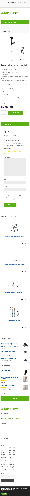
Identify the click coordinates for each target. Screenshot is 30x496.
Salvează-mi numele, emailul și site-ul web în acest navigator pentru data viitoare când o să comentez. (15, 198)
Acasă (3, 26)
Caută (15, 398)
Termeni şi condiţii (23, 3)
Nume (6, 179)
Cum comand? (7, 2)
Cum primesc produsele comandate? (18, 2)
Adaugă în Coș (15, 112)
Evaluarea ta (7, 148)
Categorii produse (10, 22)
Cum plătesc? (5, 3)
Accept (4, 493)
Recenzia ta (8, 157)
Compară (15, 69)
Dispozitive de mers (18, 117)
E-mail (6, 186)
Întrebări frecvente (14, 3)
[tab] (15, 124)
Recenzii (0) (8, 124)
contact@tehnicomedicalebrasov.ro (13, 418)
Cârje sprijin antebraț (9, 117)
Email (2, 473)
